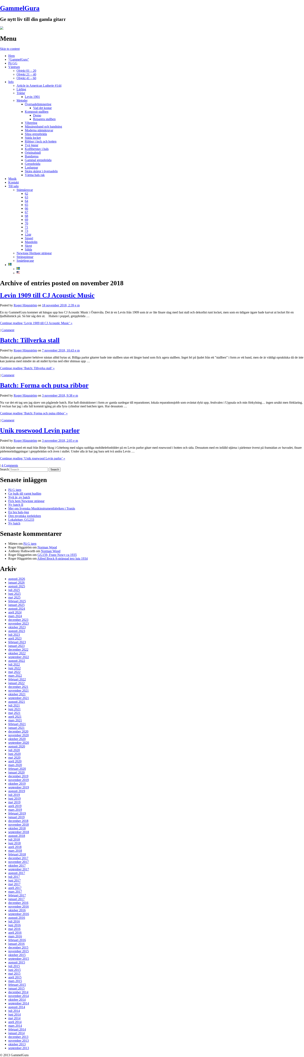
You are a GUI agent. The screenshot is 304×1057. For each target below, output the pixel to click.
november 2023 (18, 623)
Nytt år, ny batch (19, 497)
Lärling (21, 89)
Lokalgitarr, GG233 (21, 519)
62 (26, 193)
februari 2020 (17, 768)
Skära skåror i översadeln (41, 171)
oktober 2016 (17, 910)
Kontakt (13, 182)
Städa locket (33, 137)
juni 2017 (14, 880)
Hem (11, 56)
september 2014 (18, 1003)
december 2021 (18, 687)
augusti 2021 (16, 701)
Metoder (22, 100)
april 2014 (15, 1022)
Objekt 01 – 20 (26, 70)
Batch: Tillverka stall (30, 340)
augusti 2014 (16, 1007)
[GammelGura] (1, 28)
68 (26, 216)
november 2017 (18, 862)
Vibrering (31, 123)
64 (26, 201)
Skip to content (10, 48)
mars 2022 (15, 675)
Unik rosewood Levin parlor (40, 430)
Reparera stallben (44, 119)
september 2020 (18, 742)
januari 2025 (16, 605)
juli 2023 (14, 634)
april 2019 (15, 806)
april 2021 (15, 716)
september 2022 (18, 657)
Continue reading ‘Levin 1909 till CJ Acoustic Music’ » (36, 323)
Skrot (28, 245)
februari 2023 (17, 642)
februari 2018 (17, 854)
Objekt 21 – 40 (26, 74)
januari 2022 (16, 683)
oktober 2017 (17, 865)
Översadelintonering (38, 104)
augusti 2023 (16, 631)
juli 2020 (14, 750)
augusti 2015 (16, 962)
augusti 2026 (16, 579)
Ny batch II (15, 504)
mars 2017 (15, 891)
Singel (29, 238)
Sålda (28, 249)
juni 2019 (14, 798)
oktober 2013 (17, 1044)
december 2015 (18, 947)
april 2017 (15, 888)
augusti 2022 (16, 660)
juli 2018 (14, 839)
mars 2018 (15, 850)
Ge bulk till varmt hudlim (24, 493)
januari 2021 (16, 727)
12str (28, 234)
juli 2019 (14, 795)
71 (26, 227)
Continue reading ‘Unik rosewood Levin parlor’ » (32, 458)
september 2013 (18, 1048)
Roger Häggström (25, 305)
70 (26, 223)
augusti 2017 (16, 873)
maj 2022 (14, 672)
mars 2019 (15, 809)
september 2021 (18, 698)
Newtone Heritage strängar (34, 253)
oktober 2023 (17, 627)
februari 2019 (17, 813)
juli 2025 (14, 590)
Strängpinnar (25, 257)
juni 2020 (14, 754)
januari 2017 (16, 899)
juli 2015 (14, 966)
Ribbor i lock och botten (40, 141)
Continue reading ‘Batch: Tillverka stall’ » (27, 368)
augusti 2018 (16, 835)
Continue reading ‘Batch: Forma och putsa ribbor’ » (34, 413)
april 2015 (15, 977)
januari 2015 (16, 988)
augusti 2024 (16, 608)
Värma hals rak (35, 175)
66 (26, 208)
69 (26, 219)
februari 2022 (17, 679)
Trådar (21, 93)
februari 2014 (17, 1029)
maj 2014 (14, 1018)
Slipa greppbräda (36, 134)
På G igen (14, 490)
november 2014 (18, 996)
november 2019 (18, 780)
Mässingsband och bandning (43, 126)
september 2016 (18, 914)
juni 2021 (14, 709)
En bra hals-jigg (18, 512)
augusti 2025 (16, 586)
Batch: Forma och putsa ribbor (44, 385)
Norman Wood (47, 547)
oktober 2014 (17, 999)
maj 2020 (14, 757)
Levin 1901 (32, 96)
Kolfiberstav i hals (37, 149)
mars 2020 (15, 765)
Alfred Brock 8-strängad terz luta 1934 (62, 558)
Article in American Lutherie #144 (39, 85)
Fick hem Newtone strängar (26, 501)
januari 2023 (16, 646)
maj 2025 (14, 597)
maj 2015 (14, 973)
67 (26, 212)
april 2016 (15, 932)
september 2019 (18, 787)
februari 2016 (17, 940)
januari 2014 (16, 1033)
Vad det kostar (42, 108)
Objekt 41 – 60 (26, 78)
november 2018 (18, 824)
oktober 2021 (17, 694)
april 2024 (15, 612)
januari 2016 (16, 943)
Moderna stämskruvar (39, 130)
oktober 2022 (17, 653)
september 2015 (18, 958)
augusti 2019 (16, 791)
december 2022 (18, 649)
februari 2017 (17, 895)
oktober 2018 (17, 828)
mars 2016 (15, 936)
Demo (37, 115)
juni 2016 (14, 925)
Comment (7, 330)
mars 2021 (15, 720)
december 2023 (18, 619)
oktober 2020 (17, 739)
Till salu (13, 186)
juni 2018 (14, 843)
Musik (12, 178)
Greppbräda (32, 164)
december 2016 (18, 903)
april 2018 (15, 847)
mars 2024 (15, 616)
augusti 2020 (16, 746)
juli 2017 (14, 876)
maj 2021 (14, 713)
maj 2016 (14, 929)
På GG (12, 63)
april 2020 (15, 761)
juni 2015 (14, 970)
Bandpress (31, 156)
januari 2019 (16, 817)
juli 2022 (14, 664)
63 (26, 197)
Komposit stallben (36, 111)
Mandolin (31, 242)
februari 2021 (17, 724)
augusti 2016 (16, 917)
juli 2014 (14, 1011)
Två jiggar (31, 145)
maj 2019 (14, 802)
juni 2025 (14, 593)
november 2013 (18, 1040)
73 (26, 231)
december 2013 (18, 1037)
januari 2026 (16, 582)
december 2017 (18, 858)
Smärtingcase (25, 260)
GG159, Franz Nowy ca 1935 (57, 555)
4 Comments (9, 465)
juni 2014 (14, 1014)
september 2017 (18, 869)
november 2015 (18, 951)
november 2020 (18, 735)
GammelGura (19, 8)
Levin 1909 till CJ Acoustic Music (47, 295)
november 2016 (18, 906)
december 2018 (18, 821)
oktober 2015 (17, 955)
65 (26, 204)
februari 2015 (17, 984)
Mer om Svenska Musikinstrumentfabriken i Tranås (41, 508)
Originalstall (33, 152)
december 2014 (18, 992)
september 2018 (18, 832)
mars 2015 (15, 981)
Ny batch (14, 523)
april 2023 (15, 638)
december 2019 (18, 776)
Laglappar (31, 167)
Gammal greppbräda (38, 160)
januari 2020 (16, 772)
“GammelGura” (18, 59)
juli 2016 (14, 921)
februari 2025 (17, 601)
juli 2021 (14, 705)
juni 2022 (14, 668)
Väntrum (14, 67)
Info (11, 82)
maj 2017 (14, 884)
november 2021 (18, 690)
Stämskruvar (25, 190)
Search (4, 469)
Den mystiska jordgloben (24, 516)
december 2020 (18, 731)
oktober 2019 (17, 783)
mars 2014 (15, 1025)
